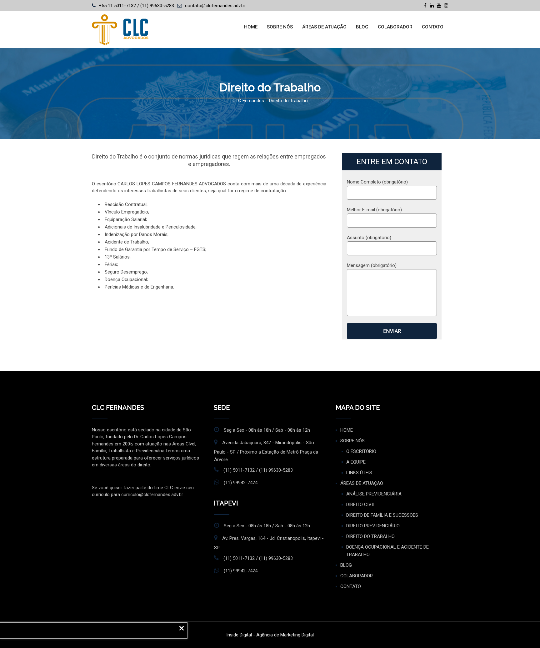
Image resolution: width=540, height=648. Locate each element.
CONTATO (432, 27)
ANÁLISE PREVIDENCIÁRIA (374, 494)
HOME (251, 27)
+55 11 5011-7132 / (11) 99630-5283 (136, 5)
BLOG (362, 27)
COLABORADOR (395, 27)
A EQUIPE (356, 462)
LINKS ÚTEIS (359, 472)
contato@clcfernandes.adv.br (215, 5)
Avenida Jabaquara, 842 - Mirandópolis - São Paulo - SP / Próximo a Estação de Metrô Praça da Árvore (266, 451)
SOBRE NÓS (280, 27)
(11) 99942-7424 (241, 482)
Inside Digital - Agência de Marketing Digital (270, 635)
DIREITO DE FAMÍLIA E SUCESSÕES (382, 515)
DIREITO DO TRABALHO (370, 536)
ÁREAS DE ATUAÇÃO (324, 27)
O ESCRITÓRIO (361, 451)
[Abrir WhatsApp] (524, 632)
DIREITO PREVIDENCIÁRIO (373, 526)
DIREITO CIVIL (360, 504)
